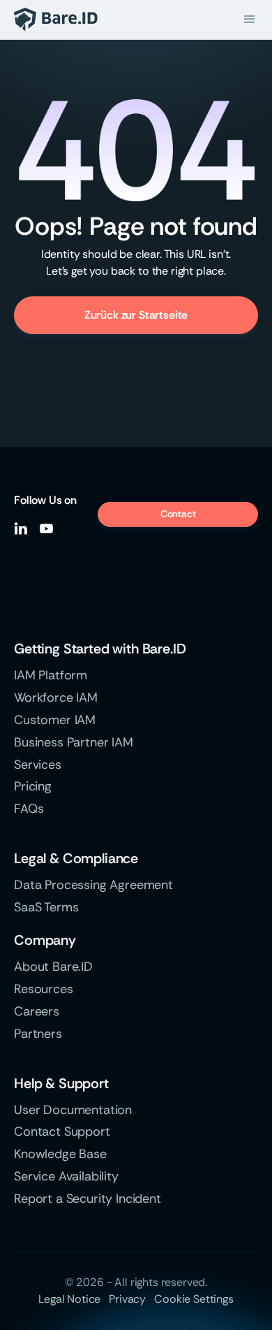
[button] (250, 19)
